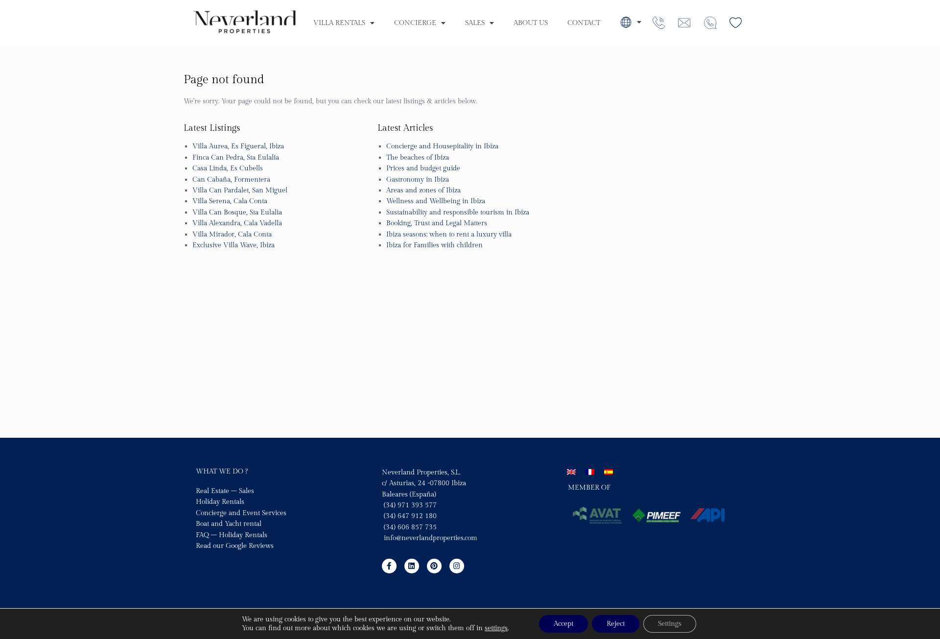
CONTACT (583, 23)
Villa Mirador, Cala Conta (232, 234)
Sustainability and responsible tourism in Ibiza (457, 212)
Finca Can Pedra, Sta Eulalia (235, 158)
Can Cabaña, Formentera (231, 180)
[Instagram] (456, 566)
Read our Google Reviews (235, 546)
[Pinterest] (434, 566)
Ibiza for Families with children (434, 245)
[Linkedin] (411, 566)
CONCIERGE (415, 23)
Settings (670, 624)
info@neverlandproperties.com (430, 538)
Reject (616, 624)
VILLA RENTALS (339, 23)
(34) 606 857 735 (409, 527)
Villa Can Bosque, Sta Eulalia (237, 212)
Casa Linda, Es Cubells (227, 168)
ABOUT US (531, 23)
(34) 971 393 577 (409, 505)
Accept (563, 624)
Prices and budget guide (423, 168)
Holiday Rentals (220, 502)
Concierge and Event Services (241, 513)
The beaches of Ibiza (417, 158)
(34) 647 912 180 (410, 516)
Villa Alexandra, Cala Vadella (237, 223)
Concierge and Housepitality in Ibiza (442, 146)
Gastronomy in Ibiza (417, 180)
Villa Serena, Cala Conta (229, 201)
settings (496, 628)
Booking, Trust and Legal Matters (436, 223)
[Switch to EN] (571, 472)
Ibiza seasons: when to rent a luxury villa (449, 234)
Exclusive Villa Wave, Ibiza (233, 245)
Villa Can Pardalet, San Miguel (239, 190)
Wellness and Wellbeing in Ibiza (435, 201)
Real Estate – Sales (225, 491)
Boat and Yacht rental (228, 524)
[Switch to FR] (590, 472)
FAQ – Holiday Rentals (231, 535)
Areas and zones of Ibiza (423, 190)
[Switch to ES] (608, 472)
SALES (475, 23)
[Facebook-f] (389, 566)
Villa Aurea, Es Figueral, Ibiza (238, 146)
